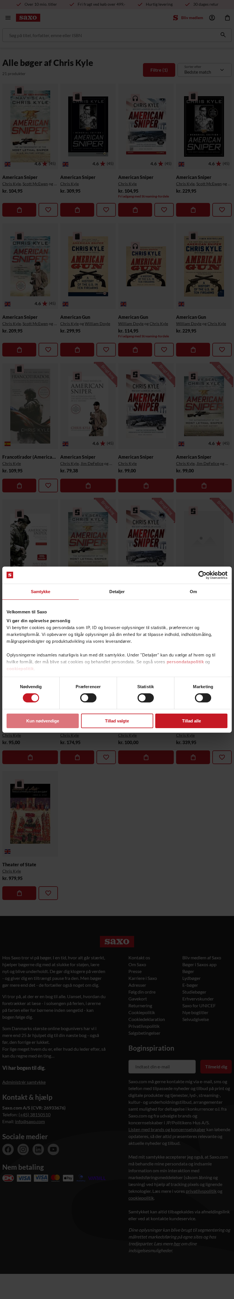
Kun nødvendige (42, 720)
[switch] (88, 697)
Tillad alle (191, 720)
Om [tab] (193, 591)
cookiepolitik (20, 668)
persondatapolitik (185, 661)
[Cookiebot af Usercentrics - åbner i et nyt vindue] (202, 575)
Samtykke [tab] (41, 591)
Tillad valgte (117, 720)
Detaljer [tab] (117, 591)
